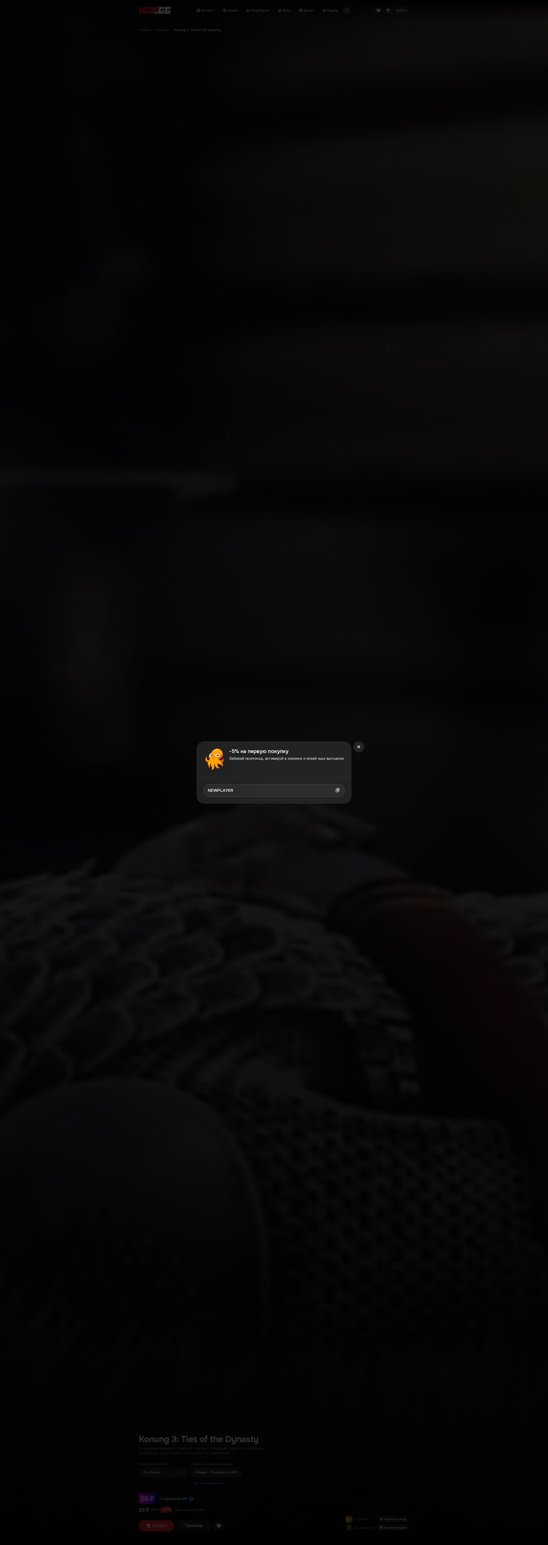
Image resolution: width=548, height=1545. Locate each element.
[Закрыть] (358, 746)
